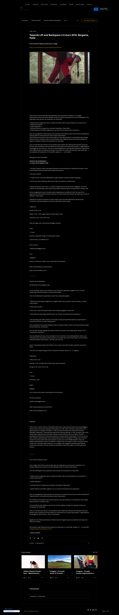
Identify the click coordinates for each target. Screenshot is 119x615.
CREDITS (103, 611)
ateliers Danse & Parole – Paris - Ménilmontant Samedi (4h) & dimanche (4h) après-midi (32, 572)
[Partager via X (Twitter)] (34, 538)
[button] (77, 20)
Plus (65, 20)
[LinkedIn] (93, 610)
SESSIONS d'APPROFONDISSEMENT (52, 20)
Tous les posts (24, 20)
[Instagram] (96, 610)
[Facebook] (90, 610)
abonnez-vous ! (9, 608)
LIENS (107, 611)
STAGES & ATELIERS (36, 20)
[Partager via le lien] (42, 538)
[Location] (88, 609)
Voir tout (95, 552)
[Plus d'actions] (88, 31)
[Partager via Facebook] (30, 538)
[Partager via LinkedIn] (38, 538)
